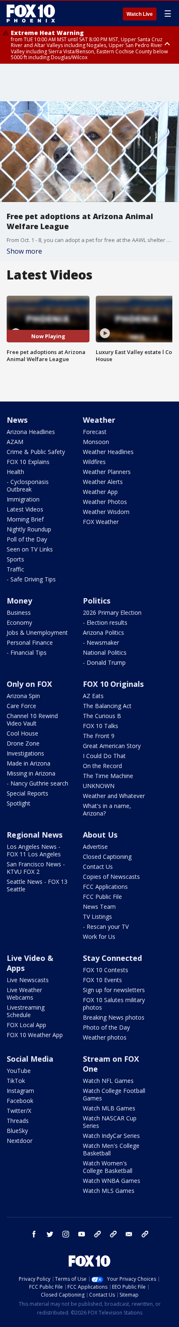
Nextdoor (19, 1141)
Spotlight (18, 803)
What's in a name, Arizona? (107, 809)
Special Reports (27, 793)
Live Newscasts (28, 980)
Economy (19, 622)
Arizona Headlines (31, 432)
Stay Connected (112, 958)
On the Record (102, 766)
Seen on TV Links (30, 549)
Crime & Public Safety (36, 452)
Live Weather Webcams (24, 993)
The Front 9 (98, 736)
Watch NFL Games (108, 1081)
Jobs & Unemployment (37, 632)
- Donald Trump (104, 662)
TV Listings (97, 916)
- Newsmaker (101, 642)
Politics (96, 601)
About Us (100, 835)
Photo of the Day (106, 1027)
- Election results (105, 622)
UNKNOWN (98, 786)
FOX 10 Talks (100, 726)
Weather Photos (105, 502)
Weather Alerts (103, 482)
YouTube (19, 1071)
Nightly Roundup (29, 529)
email (129, 1234)
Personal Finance (30, 642)
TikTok (16, 1081)
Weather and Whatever (114, 796)
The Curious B (102, 716)
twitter (50, 1234)
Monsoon (96, 442)
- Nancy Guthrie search (37, 783)
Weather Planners (107, 472)
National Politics (105, 652)
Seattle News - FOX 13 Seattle (37, 885)
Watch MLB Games (109, 1108)
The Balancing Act (107, 706)
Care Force (21, 706)
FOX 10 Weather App (35, 1035)
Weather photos (105, 1037)
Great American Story (112, 746)
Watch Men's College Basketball (111, 1149)
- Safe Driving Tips (31, 579)
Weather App (100, 492)
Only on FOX (29, 684)
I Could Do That (104, 756)
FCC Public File (102, 896)
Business (19, 612)
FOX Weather (101, 522)
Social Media (30, 1059)
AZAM (15, 442)
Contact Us (98, 867)
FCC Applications (105, 886)
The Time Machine (108, 776)
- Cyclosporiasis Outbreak (28, 485)
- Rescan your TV (106, 926)
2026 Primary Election (112, 612)
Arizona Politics (103, 632)
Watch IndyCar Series (111, 1136)
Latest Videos (25, 509)
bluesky (113, 1234)
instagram (65, 1234)
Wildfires (94, 462)
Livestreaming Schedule (26, 1011)
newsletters (145, 1234)
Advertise (95, 847)
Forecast (95, 432)
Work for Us (99, 936)
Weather (99, 420)
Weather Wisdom (106, 512)
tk (97, 1234)
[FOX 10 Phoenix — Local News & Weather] (31, 13)
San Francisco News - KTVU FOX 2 (36, 868)
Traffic (15, 569)
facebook (34, 1234)
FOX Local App (26, 1025)
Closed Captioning (107, 857)
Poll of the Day (27, 539)
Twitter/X (19, 1111)
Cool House (22, 733)
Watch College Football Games (114, 1094)
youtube (81, 1234)
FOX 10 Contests (105, 970)
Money (19, 601)
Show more (24, 251)
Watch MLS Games (108, 1191)
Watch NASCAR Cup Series (110, 1122)
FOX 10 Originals (113, 684)
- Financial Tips (27, 652)
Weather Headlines (108, 452)
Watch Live (140, 14)
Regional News (34, 835)
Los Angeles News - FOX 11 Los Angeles (34, 850)
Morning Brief (25, 519)
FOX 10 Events (102, 980)
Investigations (25, 753)
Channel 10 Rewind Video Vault (32, 719)
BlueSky (17, 1131)
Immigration (23, 499)
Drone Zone (23, 743)
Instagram (20, 1091)
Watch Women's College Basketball (107, 1167)
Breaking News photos (113, 1017)
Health (15, 472)
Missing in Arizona (31, 773)
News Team (99, 906)
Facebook (20, 1101)
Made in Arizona (28, 763)
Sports (15, 559)
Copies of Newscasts (111, 877)
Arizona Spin (23, 696)
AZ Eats (93, 696)
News (17, 420)
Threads (18, 1121)
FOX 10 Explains (28, 462)
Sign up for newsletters (114, 990)
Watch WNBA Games (111, 1181)
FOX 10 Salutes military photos (114, 1003)
